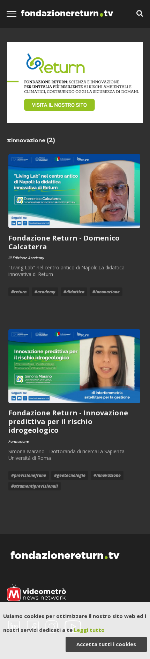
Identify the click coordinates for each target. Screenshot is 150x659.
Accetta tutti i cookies (106, 644)
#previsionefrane (28, 475)
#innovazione (106, 292)
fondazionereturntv (67, 13)
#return (19, 292)
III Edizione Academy (26, 257)
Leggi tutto (89, 629)
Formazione (18, 441)
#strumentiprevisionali (34, 486)
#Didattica (73, 292)
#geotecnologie (69, 475)
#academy (45, 292)
